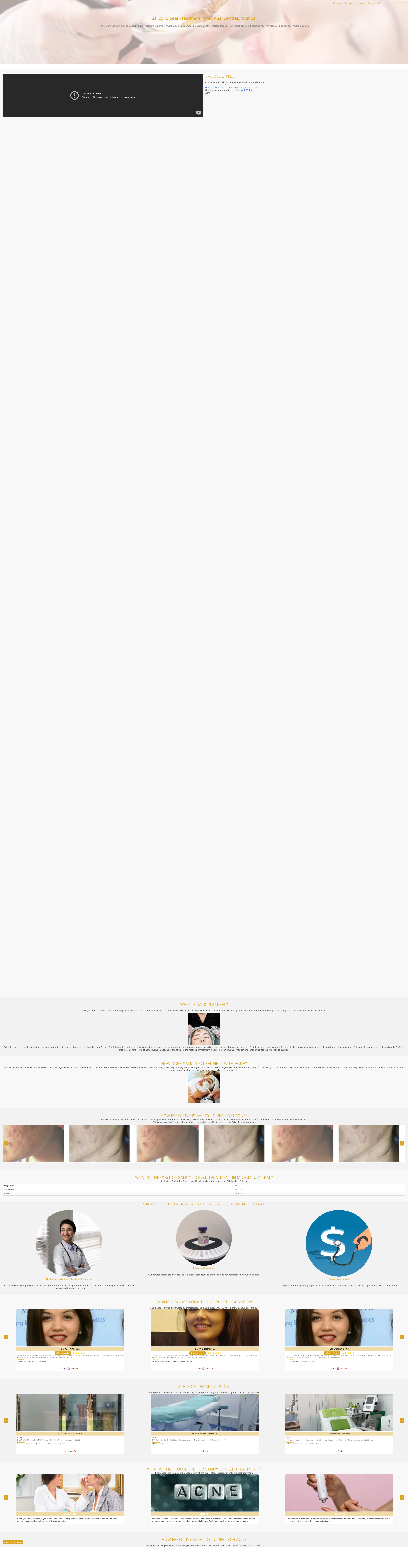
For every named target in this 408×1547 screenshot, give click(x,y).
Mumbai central (234, 87)
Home (208, 87)
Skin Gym (393, 3)
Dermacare (43, 1361)
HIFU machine (198, 1444)
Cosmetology (165, 1361)
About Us (403, 3)
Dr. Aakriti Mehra (244, 90)
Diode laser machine (33, 1444)
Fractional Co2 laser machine (49, 1444)
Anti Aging (27, 1361)
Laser (20, 1361)
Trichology (190, 1361)
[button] (402, 1143)
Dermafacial (34, 1361)
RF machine (22, 1444)
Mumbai (219, 87)
